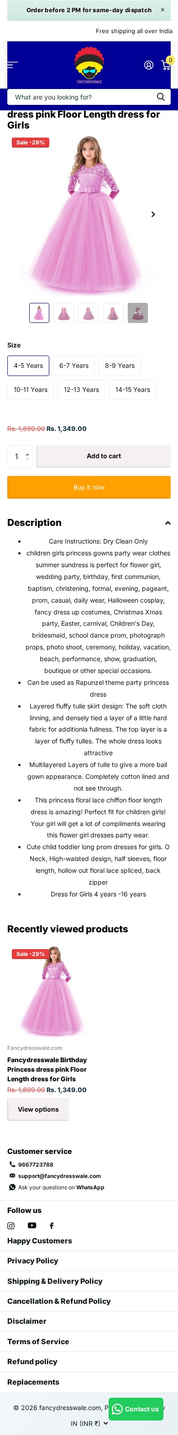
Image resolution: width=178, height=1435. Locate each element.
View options (38, 1109)
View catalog (12, 65)
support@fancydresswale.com (59, 1176)
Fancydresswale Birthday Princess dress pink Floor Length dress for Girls (47, 1069)
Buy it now (89, 487)
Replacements (33, 1381)
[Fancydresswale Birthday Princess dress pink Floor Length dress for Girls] (53, 991)
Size (14, 345)
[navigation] (39, 313)
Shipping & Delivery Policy (55, 1281)
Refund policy (32, 1361)
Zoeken (161, 97)
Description (34, 522)
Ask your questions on (61, 1187)
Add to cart (104, 456)
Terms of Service (38, 1341)
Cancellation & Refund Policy (59, 1301)
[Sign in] (148, 65)
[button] (153, 214)
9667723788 (35, 1164)
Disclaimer (27, 1321)
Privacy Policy (32, 1260)
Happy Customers (39, 1240)
